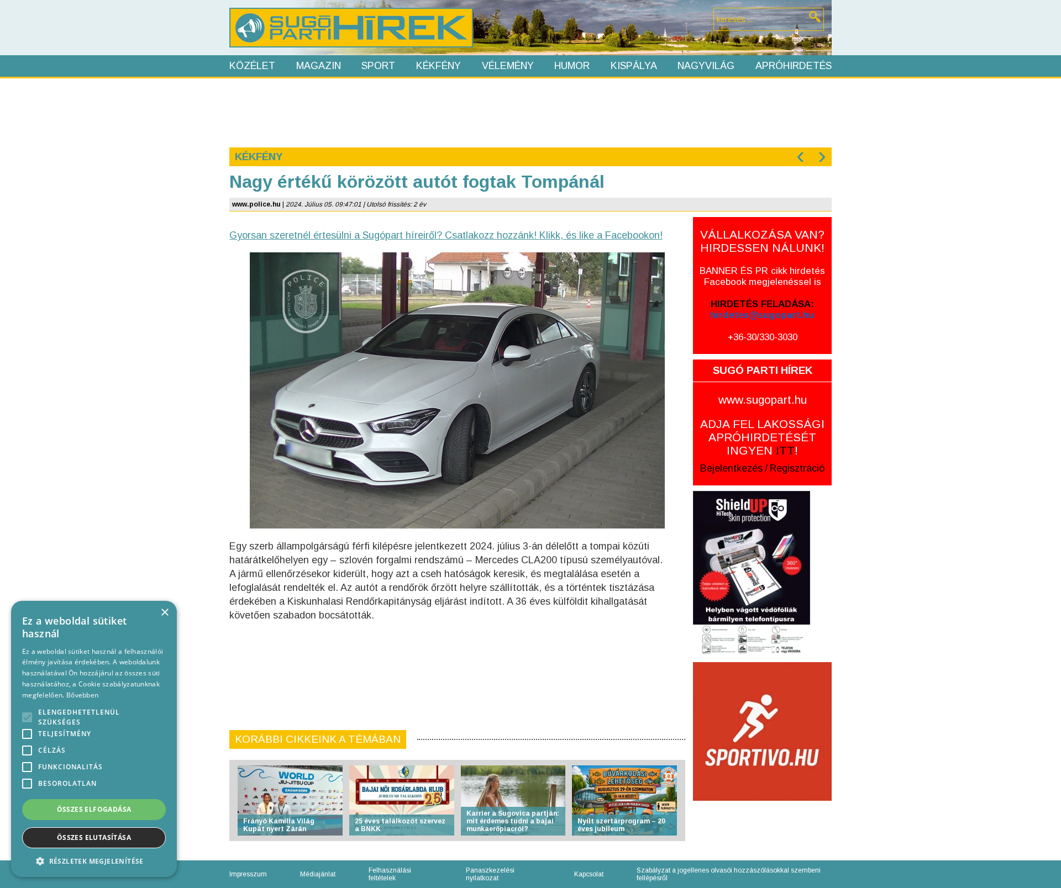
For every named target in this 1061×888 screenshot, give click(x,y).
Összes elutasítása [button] (94, 837)
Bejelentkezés (731, 468)
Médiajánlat (317, 874)
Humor (572, 65)
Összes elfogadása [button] (94, 809)
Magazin (318, 65)
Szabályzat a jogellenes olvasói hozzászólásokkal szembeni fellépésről (729, 874)
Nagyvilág (705, 65)
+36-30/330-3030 (762, 337)
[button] (94, 860)
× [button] (164, 613)
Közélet (252, 65)
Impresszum (248, 874)
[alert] (94, 739)
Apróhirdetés (793, 65)
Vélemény (508, 65)
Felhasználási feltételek (390, 874)
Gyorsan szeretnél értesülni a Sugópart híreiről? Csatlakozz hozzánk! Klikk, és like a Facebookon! (446, 235)
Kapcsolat (588, 874)
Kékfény (438, 65)
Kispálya (634, 65)
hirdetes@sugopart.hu (762, 315)
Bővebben (82, 695)
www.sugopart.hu (762, 399)
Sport (378, 65)
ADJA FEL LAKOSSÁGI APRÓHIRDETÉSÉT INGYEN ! (762, 437)
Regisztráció (797, 468)
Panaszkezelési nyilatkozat (490, 874)
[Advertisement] (530, 111)
